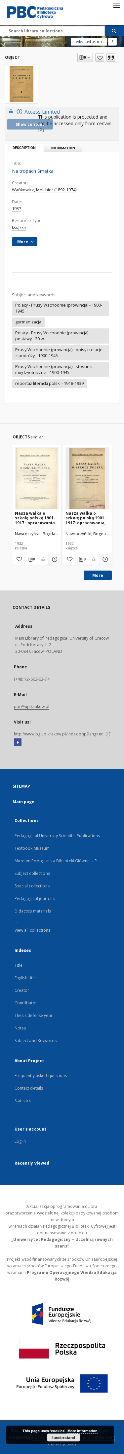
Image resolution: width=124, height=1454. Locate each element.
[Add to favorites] (99, 57)
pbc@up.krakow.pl (32, 706)
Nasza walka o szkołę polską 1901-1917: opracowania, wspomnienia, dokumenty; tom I (85, 517)
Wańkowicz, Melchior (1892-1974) (44, 190)
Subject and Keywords (36, 1040)
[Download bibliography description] (31, 559)
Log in (20, 1141)
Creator (22, 990)
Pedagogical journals (35, 898)
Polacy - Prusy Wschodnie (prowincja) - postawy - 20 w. (53, 336)
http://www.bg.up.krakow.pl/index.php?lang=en (59, 734)
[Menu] (116, 5)
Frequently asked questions (41, 1075)
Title (19, 965)
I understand (63, 1437)
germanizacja (28, 322)
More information (82, 1430)
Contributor (26, 1003)
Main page (24, 801)
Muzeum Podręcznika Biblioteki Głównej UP (56, 861)
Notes (20, 1028)
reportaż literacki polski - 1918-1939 (49, 383)
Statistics (23, 1100)
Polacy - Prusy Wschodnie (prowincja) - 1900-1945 (58, 308)
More (97, 575)
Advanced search (89, 41)
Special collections (32, 886)
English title (25, 978)
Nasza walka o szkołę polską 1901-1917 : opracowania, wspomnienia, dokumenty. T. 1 (35, 517)
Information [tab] (63, 148)
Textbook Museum (32, 848)
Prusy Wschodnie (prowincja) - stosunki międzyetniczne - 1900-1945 (54, 369)
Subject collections (32, 873)
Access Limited (42, 111)
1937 (16, 208)
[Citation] (110, 57)
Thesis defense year (34, 1015)
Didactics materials (33, 911)
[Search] (114, 30)
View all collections (32, 930)
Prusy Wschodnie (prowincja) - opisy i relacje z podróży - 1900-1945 (59, 352)
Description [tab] (24, 148)
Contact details (29, 1088)
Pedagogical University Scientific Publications (57, 836)
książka (19, 227)
